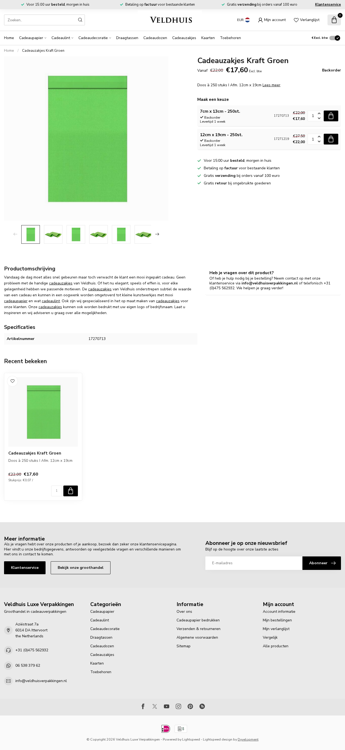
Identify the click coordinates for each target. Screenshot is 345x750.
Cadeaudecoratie (93, 37)
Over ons (184, 611)
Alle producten (275, 646)
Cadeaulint (60, 37)
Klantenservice (328, 4)
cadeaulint (51, 301)
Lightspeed (191, 739)
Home (9, 37)
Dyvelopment (248, 739)
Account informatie (279, 611)
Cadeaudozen (155, 37)
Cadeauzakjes (184, 37)
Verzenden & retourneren (198, 628)
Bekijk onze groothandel (81, 567)
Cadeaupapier (31, 37)
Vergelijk (270, 637)
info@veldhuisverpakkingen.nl (41, 680)
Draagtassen (127, 37)
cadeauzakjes (61, 283)
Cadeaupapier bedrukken (198, 620)
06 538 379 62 (27, 665)
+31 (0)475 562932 (31, 650)
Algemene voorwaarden (197, 637)
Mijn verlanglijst (276, 628)
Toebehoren (230, 37)
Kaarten (208, 37)
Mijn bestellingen (277, 620)
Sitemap (184, 646)
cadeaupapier (15, 301)
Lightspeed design (217, 739)
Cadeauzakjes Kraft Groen (43, 50)
